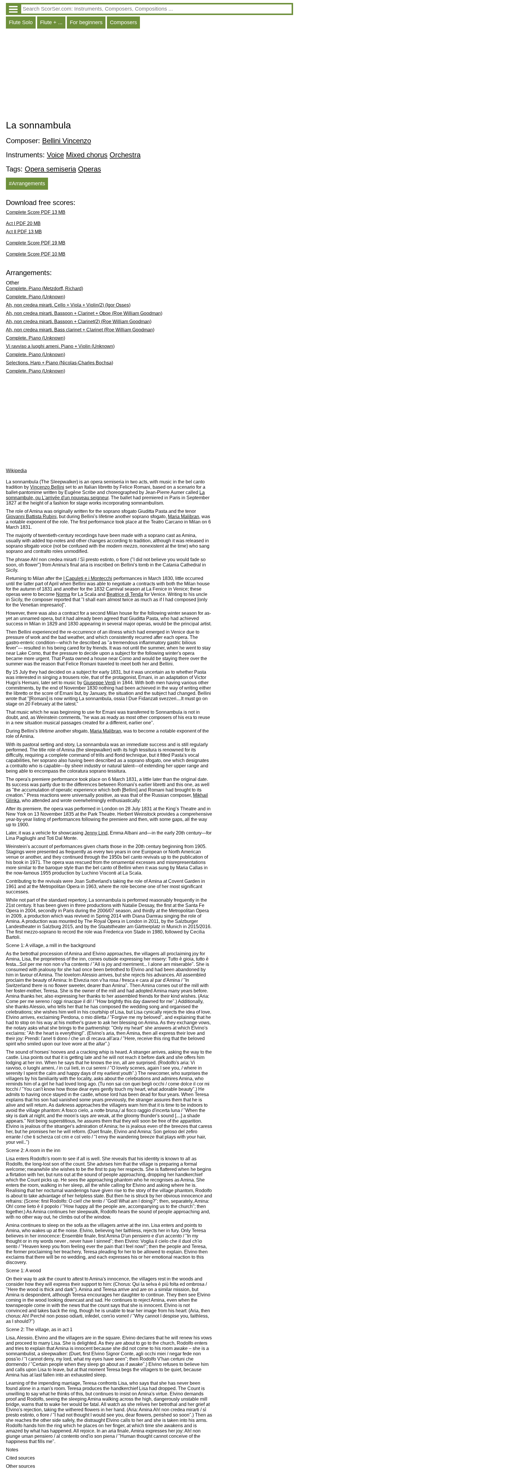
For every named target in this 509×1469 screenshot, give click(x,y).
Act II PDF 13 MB (24, 231)
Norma (63, 594)
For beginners (86, 22)
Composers (123, 22)
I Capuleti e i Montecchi (87, 578)
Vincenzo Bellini (47, 487)
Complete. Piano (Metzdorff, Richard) (44, 288)
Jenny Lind (96, 832)
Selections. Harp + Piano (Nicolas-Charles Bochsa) (59, 362)
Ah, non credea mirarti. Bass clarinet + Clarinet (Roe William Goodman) (80, 329)
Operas (89, 169)
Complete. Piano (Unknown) (35, 296)
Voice (55, 155)
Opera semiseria (50, 169)
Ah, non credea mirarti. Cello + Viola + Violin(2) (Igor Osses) (68, 305)
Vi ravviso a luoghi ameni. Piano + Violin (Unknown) (60, 346)
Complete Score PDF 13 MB (35, 212)
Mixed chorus (87, 155)
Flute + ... (51, 22)
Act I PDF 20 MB (23, 223)
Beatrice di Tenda (125, 594)
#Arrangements (27, 183)
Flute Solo (21, 22)
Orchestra (125, 155)
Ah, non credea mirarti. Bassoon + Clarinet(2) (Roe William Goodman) (78, 321)
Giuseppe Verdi (99, 682)
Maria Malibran (183, 516)
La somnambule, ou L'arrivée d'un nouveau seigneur (105, 495)
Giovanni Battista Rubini (31, 516)
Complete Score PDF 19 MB (35, 242)
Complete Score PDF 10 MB (35, 254)
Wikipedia (16, 470)
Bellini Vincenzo (66, 141)
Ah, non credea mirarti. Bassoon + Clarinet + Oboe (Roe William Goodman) (84, 313)
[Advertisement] (149, 75)
